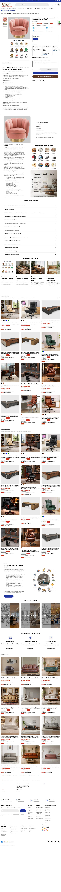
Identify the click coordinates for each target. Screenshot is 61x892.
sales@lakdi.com (36, 801)
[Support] (52, 4)
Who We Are (3, 0)
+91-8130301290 (21, 801)
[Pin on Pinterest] (43, 80)
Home (2, 13)
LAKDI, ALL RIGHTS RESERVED (9, 845)
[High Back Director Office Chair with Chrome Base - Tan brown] (21, 414)
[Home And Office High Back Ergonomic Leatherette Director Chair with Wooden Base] (10, 372)
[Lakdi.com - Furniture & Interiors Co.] (10, 615)
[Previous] (32, 50)
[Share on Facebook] (37, 80)
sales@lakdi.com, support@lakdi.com (14, 828)
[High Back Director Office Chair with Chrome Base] (30, 404)
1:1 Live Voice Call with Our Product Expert (45, 76)
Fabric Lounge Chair (7, 13)
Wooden (35, 39)
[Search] (47, 4)
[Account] (55, 4)
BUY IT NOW (45, 72)
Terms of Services (16, 813)
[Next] (59, 50)
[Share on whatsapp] (40, 80)
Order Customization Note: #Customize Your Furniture (41, 60)
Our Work (8, 0)
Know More (35, 51)
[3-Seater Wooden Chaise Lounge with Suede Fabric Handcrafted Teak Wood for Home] (10, 696)
